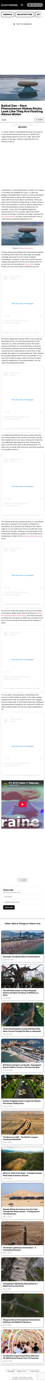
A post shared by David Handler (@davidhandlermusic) (23, 429)
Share (40, 119)
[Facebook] (30, 5)
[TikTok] (40, 5)
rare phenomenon (8, 216)
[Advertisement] (22, 51)
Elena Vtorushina (26, 248)
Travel (3, 120)
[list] (22, 14)
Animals (7, 14)
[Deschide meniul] (22, 5)
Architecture (24, 14)
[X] (37, 5)
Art (39, 14)
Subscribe (9, 907)
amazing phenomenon (31, 536)
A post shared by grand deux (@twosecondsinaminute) (23, 604)
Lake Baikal (29, 264)
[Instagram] (33, 5)
